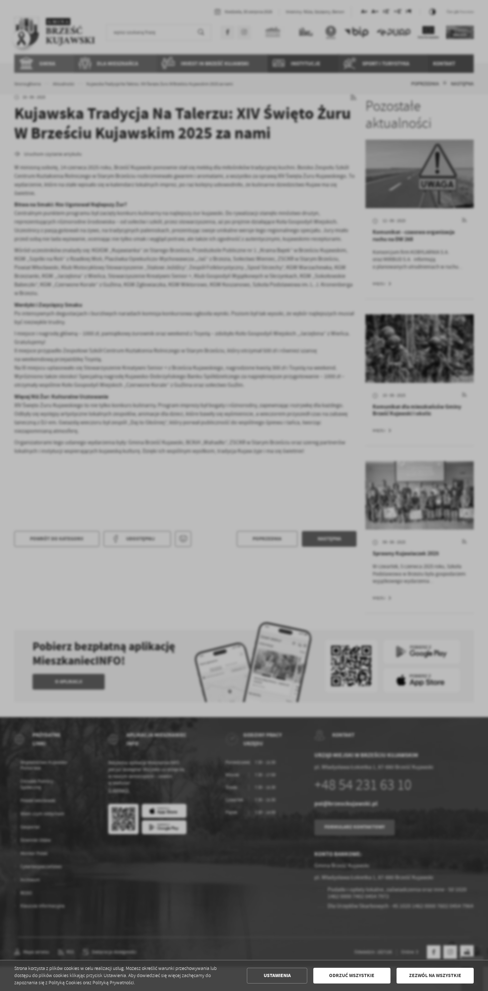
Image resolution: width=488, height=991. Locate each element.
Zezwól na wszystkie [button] (435, 975)
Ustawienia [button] (277, 975)
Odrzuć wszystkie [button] (351, 975)
